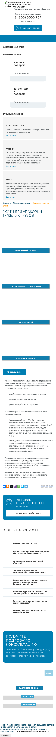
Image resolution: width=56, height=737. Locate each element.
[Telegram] (26, 486)
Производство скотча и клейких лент (32, 9)
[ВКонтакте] (4, 486)
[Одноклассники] (7, 486)
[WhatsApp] (18, 486)
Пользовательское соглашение (28, 716)
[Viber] (15, 486)
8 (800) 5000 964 (28, 17)
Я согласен (5, 736)
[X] (11, 486)
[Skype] (22, 486)
